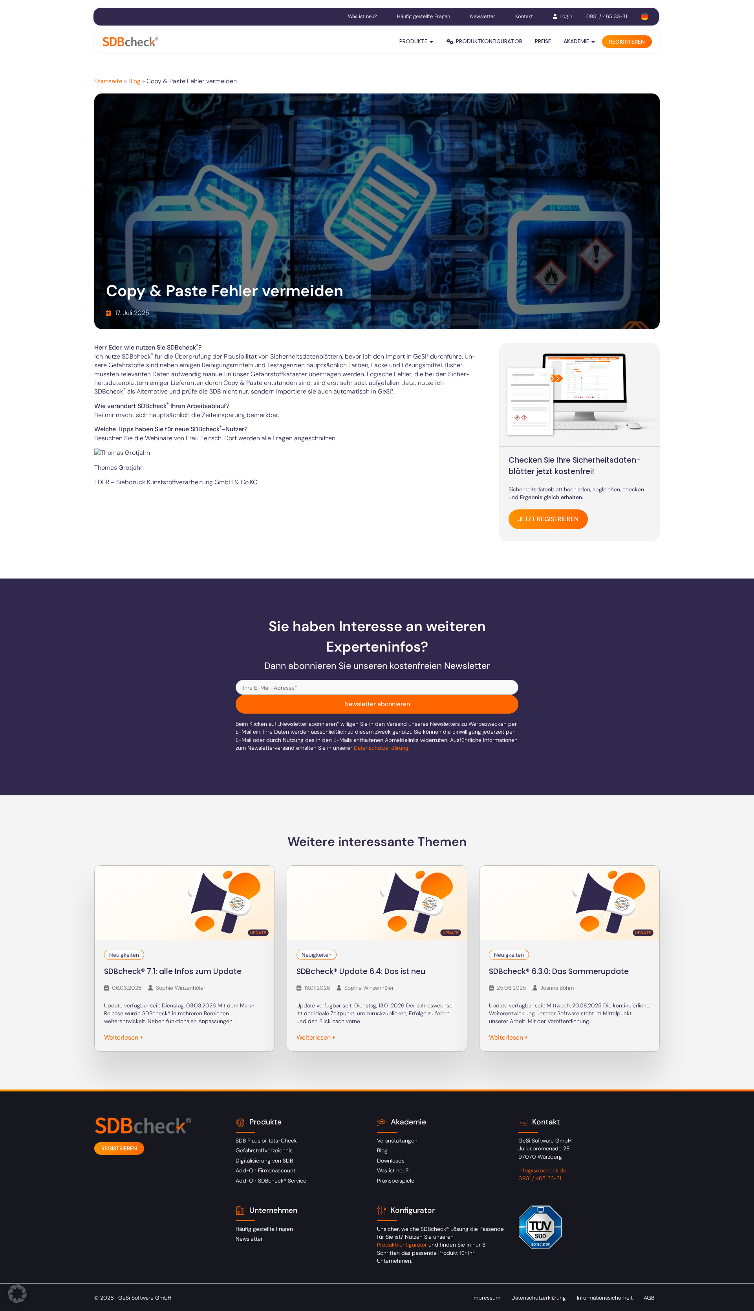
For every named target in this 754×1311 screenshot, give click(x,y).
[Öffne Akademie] (593, 41)
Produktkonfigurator (402, 1244)
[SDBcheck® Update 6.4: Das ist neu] (377, 903)
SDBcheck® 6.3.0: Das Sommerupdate (559, 971)
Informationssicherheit (605, 1297)
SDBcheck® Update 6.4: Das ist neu (360, 971)
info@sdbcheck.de (542, 1170)
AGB (649, 1297)
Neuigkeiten (124, 954)
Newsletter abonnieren (377, 704)
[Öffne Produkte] (431, 41)
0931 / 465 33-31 (606, 16)
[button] (17, 1293)
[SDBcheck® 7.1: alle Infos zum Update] (185, 903)
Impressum (486, 1297)
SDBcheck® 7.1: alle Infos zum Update (173, 971)
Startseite (108, 81)
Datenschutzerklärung (381, 747)
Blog (134, 81)
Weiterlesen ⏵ (123, 1037)
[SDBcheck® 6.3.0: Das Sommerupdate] (569, 903)
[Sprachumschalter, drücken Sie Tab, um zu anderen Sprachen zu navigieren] (644, 16)
